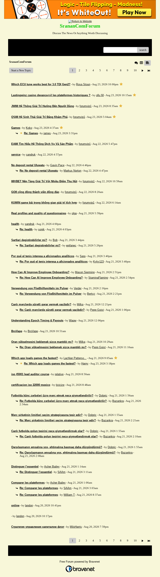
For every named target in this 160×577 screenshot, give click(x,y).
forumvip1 (85, 106)
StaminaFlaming (98, 277)
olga (74, 213)
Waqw (72, 320)
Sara (82, 256)
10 (135, 70)
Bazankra (118, 400)
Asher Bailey (52, 466)
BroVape (33, 331)
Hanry (84, 363)
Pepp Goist (97, 309)
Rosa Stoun (83, 84)
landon (29, 505)
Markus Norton (72, 170)
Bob (55, 240)
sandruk (31, 154)
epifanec (71, 245)
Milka (80, 304)
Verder (77, 288)
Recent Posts (18, 48)
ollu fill (100, 95)
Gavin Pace (57, 165)
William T (69, 494)
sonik (41, 229)
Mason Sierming (85, 272)
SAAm (61, 472)
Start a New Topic (21, 70)
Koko (29, 127)
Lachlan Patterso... (75, 358)
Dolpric (103, 395)
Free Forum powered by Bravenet (80, 561)
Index (38, 43)
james (47, 133)
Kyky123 (98, 261)
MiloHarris (76, 526)
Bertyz (91, 293)
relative (59, 374)
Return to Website (21, 43)
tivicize (60, 384)
